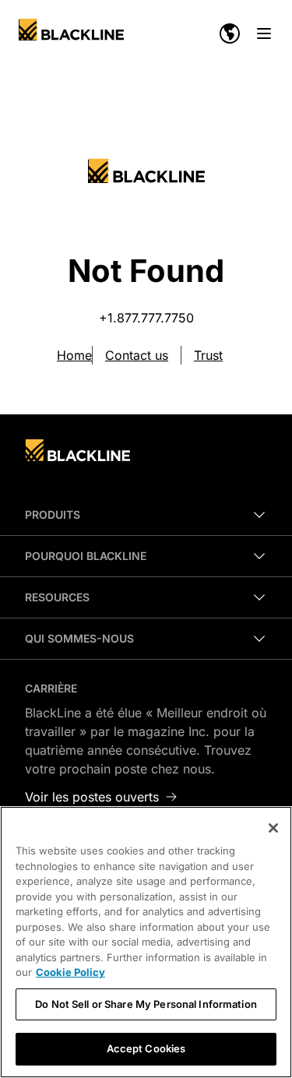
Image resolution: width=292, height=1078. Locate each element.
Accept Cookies (146, 1048)
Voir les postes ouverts (92, 797)
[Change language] (229, 33)
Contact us (136, 355)
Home (74, 355)
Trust (208, 355)
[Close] (273, 828)
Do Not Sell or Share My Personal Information (146, 1004)
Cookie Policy (70, 972)
